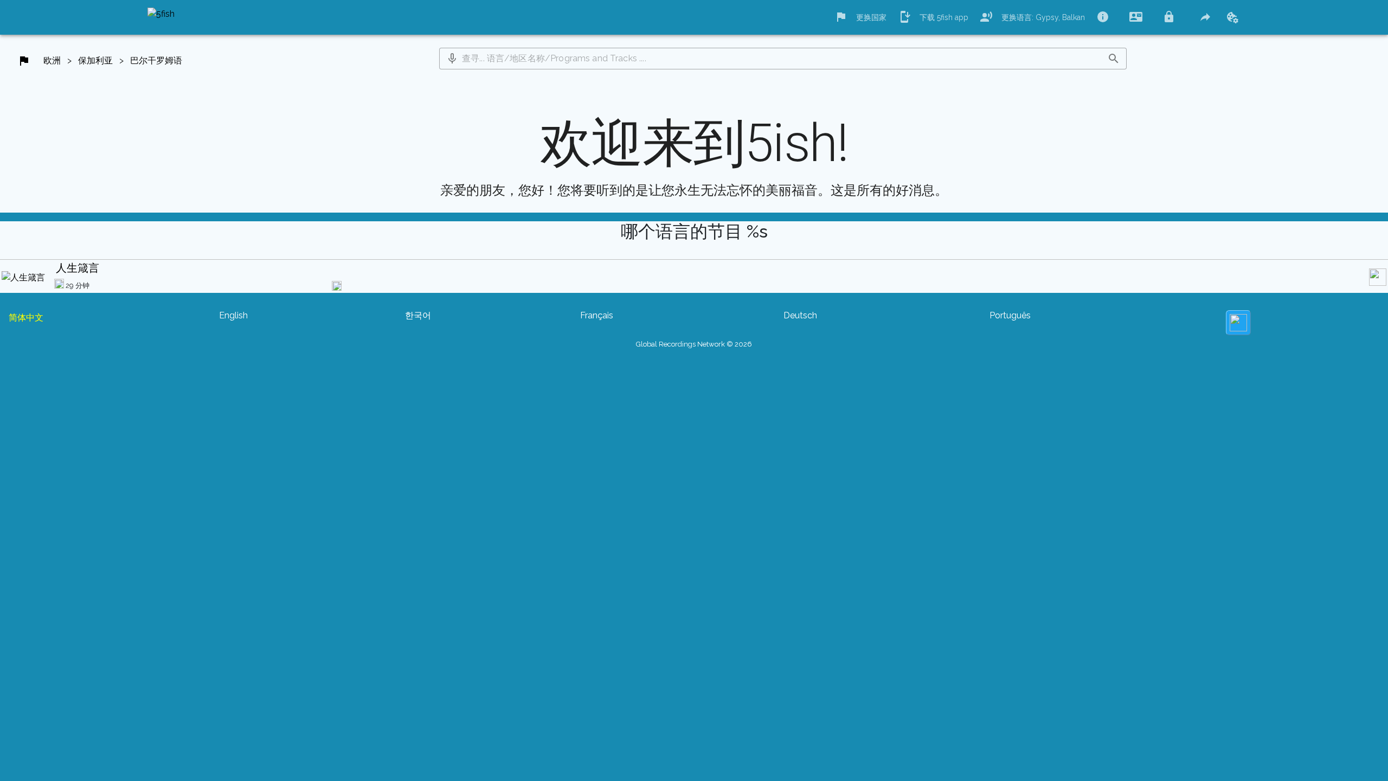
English (233, 315)
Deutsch (800, 315)
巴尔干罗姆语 (156, 60)
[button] (452, 58)
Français (596, 315)
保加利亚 (95, 60)
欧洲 (52, 60)
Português (1010, 315)
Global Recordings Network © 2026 (694, 344)
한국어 (418, 315)
